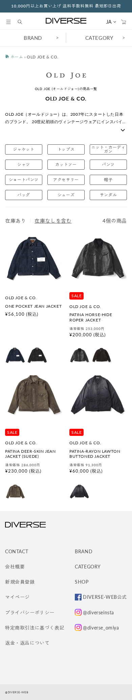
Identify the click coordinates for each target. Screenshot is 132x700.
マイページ (17, 597)
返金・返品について (27, 643)
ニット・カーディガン (108, 149)
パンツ (108, 164)
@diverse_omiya (101, 628)
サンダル (108, 194)
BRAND (33, 38)
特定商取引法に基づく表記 (34, 628)
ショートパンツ (24, 179)
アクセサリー (66, 179)
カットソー (65, 164)
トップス (66, 149)
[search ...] (23, 22)
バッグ (23, 194)
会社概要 (15, 566)
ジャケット (23, 149)
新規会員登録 (20, 582)
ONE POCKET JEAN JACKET (33, 306)
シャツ (23, 164)
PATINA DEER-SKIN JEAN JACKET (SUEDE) (30, 454)
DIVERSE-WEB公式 (105, 597)
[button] (8, 22)
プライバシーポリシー (29, 612)
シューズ (66, 194)
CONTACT (16, 551)
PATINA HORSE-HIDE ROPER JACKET (90, 317)
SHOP (81, 582)
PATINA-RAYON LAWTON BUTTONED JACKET (94, 454)
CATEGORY (99, 38)
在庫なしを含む (53, 221)
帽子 (108, 179)
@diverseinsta (98, 612)
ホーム (16, 56)
